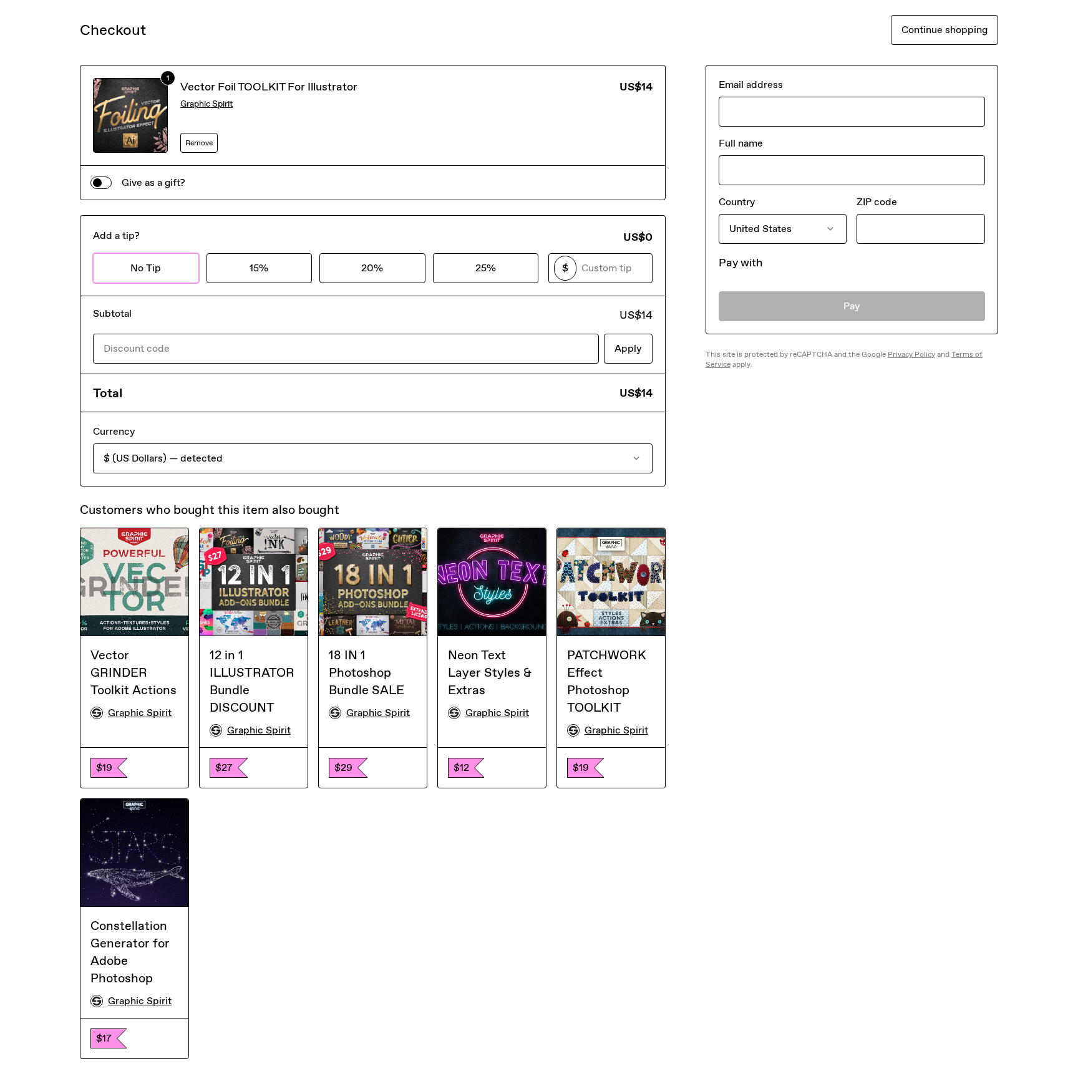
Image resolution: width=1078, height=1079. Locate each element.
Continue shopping (944, 30)
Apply (628, 348)
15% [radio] (259, 268)
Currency (114, 431)
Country (737, 202)
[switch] (101, 183)
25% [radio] (485, 268)
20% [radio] (372, 268)
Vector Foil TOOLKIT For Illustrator (268, 87)
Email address (751, 84)
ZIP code (877, 202)
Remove (199, 142)
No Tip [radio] (145, 268)
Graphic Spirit (206, 104)
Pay (851, 306)
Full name (741, 143)
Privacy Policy (911, 354)
